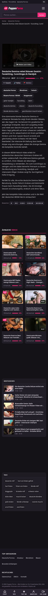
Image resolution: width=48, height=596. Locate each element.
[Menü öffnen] (43, 8)
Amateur (20, 558)
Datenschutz (6, 577)
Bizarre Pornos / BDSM (12, 95)
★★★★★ (39, 203)
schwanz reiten (33, 491)
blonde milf (35, 486)
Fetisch (34, 90)
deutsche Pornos (22, 2)
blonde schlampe (23, 502)
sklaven (21, 106)
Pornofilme (12, 2)
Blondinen (23, 90)
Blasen (38, 558)
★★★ (22, 203)
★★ (16, 203)
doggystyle (9, 491)
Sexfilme (4, 2)
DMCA (16, 577)
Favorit (7, 83)
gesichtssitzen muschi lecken (32, 111)
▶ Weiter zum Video (24, 64)
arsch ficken (9, 507)
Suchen (41, 15)
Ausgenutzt (28, 95)
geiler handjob (8, 101)
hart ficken (8, 486)
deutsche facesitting (35, 106)
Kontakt (24, 577)
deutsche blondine (35, 497)
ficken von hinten (21, 486)
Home (4, 21)
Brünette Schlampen (9, 564)
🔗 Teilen (17, 83)
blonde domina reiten (11, 111)
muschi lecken (21, 497)
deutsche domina (9, 106)
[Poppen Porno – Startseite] (13, 8)
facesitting (20, 101)
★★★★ (30, 203)
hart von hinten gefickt (25, 481)
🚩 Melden (28, 83)
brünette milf (20, 491)
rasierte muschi (37, 502)
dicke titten (9, 497)
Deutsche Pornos (8, 558)
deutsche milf (9, 481)
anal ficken (20, 507)
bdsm (30, 101)
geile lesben (9, 502)
